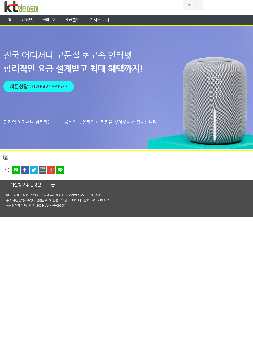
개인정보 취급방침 (25, 185)
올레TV (48, 20)
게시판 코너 (99, 20)
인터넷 (27, 20)
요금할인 (72, 20)
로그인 (193, 5)
